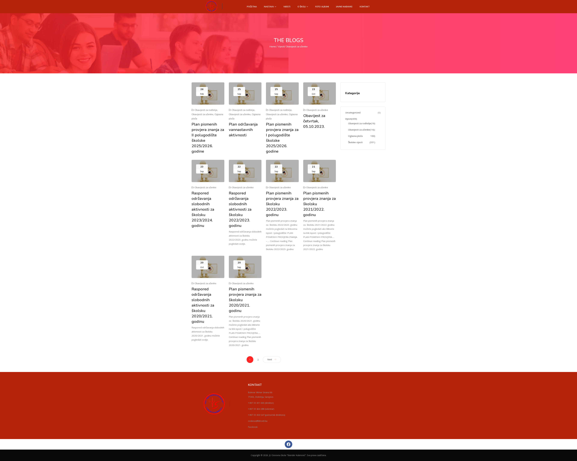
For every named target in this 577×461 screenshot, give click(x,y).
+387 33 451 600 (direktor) (261, 402)
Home (272, 46)
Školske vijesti (355, 142)
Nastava (269, 6)
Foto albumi (322, 6)
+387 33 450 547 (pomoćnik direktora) (266, 414)
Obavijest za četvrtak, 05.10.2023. (314, 121)
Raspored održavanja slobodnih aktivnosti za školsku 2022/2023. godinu (240, 209)
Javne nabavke (344, 6)
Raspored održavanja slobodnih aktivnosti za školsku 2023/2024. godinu (203, 209)
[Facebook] (288, 444)
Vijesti (286, 6)
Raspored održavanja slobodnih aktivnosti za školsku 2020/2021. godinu (203, 305)
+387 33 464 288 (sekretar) (261, 408)
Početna (252, 6)
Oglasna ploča (355, 136)
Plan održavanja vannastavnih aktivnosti (243, 130)
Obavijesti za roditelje (206, 110)
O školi (302, 6)
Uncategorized (352, 112)
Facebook (253, 427)
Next (269, 359)
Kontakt (365, 6)
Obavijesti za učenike (202, 114)
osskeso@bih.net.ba (257, 421)
